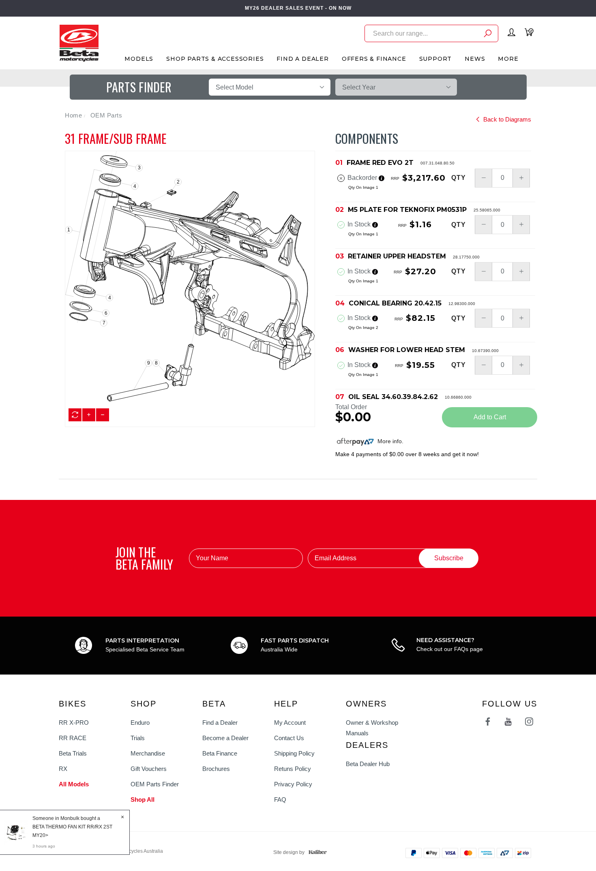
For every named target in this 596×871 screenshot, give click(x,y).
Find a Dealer (220, 722)
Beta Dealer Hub (368, 763)
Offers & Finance (374, 58)
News (475, 58)
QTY (458, 178)
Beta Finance (219, 753)
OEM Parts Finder (155, 784)
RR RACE (72, 737)
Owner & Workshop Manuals (372, 728)
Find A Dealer (302, 58)
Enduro (140, 722)
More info (389, 441)
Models (138, 58)
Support (435, 58)
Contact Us (289, 737)
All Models (74, 784)
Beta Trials (73, 753)
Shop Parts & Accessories (215, 58)
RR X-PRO (74, 722)
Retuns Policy (292, 768)
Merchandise (148, 753)
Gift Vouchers (149, 768)
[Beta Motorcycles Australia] (79, 42)
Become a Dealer (225, 737)
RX (63, 768)
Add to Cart (490, 417)
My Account (290, 722)
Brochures (216, 768)
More (508, 58)
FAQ (280, 799)
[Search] (487, 34)
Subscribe (448, 558)
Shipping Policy (294, 753)
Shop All (142, 799)
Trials (138, 737)
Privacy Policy (293, 784)
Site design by (288, 852)
